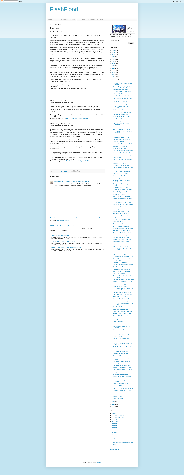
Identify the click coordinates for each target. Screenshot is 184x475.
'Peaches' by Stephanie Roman (121, 241)
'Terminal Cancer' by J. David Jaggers (123, 155)
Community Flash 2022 (118, 415)
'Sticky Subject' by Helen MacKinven (122, 324)
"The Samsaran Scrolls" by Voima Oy (122, 369)
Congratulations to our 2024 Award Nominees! (63, 241)
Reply (56, 188)
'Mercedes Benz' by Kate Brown (121, 334)
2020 (113, 63)
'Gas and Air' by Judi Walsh (120, 192)
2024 (113, 54)
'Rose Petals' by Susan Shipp (120, 89)
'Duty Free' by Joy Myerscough (121, 148)
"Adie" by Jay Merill (118, 321)
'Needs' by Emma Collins (119, 224)
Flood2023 (114, 427)
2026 (113, 50)
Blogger (99, 462)
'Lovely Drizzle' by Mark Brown (121, 372)
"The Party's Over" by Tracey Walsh (122, 112)
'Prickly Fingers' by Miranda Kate (121, 211)
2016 (113, 72)
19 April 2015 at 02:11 (83, 181)
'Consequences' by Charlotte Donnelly (123, 256)
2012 (113, 406)
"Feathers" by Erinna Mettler (120, 383)
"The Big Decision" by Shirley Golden (122, 202)
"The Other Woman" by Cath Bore (121, 171)
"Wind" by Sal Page (118, 221)
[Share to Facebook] (77, 171)
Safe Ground (115, 438)
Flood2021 (114, 423)
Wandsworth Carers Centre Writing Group (122, 442)
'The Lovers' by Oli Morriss (120, 101)
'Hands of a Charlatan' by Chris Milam (123, 228)
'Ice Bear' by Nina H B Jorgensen (121, 104)
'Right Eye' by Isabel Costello (120, 244)
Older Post (101, 217)
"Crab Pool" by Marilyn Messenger (122, 269)
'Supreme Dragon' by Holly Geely (121, 87)
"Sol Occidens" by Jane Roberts (121, 206)
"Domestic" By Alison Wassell (120, 353)
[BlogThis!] (74, 171)
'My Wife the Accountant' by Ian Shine (122, 311)
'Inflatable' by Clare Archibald (120, 178)
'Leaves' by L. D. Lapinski (119, 209)
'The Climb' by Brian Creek (120, 394)
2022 (113, 59)
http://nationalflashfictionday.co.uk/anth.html (78, 161)
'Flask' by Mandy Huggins (119, 109)
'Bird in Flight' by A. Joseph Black (121, 230)
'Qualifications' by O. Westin (120, 146)
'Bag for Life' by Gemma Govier (121, 213)
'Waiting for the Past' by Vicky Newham (123, 349)
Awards (114, 413)
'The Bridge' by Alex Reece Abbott (122, 365)
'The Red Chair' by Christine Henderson (123, 135)
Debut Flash (115, 419)
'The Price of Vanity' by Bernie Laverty (123, 264)
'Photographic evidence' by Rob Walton (123, 239)
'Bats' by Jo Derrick (118, 396)
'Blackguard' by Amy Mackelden (121, 175)
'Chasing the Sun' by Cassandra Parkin (123, 233)
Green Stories (115, 435)
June (114, 77)
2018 (113, 68)
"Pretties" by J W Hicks (119, 273)
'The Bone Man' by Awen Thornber (122, 114)
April (114, 79)
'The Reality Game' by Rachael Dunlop (123, 341)
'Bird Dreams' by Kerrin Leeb (120, 246)
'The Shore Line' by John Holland (121, 118)
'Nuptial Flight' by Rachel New (121, 165)
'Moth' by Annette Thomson (120, 267)
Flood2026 (114, 433)
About (56, 19)
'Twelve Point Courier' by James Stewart (123, 347)
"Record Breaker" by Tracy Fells (121, 235)
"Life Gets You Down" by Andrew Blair (123, 219)
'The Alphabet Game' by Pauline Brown (123, 150)
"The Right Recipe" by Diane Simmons (123, 96)
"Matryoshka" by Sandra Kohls (121, 127)
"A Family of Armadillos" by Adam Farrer (123, 189)
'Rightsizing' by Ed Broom (119, 330)
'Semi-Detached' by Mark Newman (122, 313)
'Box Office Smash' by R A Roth (121, 298)
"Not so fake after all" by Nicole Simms (123, 153)
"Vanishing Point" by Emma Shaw (121, 307)
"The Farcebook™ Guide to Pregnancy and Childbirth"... (123, 249)
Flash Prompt (115, 421)
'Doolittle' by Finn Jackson (120, 194)
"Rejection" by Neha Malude (120, 173)
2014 (113, 402)
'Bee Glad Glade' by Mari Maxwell (122, 129)
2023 (113, 57)
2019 (113, 66)
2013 (113, 404)
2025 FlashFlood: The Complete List (60, 235)
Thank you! (116, 81)
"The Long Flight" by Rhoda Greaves (122, 91)
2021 (113, 61)
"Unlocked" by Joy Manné (119, 254)
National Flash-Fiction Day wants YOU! (123, 144)
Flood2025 (114, 431)
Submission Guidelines (68, 19)
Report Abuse (114, 449)
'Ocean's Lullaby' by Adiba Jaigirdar (122, 355)
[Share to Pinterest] (79, 171)
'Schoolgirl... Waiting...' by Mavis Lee (122, 281)
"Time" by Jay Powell (118, 141)
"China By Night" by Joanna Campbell (123, 292)
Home (50, 19)
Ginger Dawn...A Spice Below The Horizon (65, 181)
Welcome (114, 444)
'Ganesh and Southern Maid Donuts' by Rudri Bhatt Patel (66, 247)
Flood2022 (114, 425)
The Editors (81, 19)
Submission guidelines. (118, 440)
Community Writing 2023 (118, 417)
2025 (113, 52)
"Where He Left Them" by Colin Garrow (123, 204)
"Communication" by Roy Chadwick (122, 367)
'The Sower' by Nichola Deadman (121, 139)
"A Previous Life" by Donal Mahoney (122, 386)
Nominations (115, 437)
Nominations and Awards (95, 19)
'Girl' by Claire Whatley (119, 93)
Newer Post (53, 217)
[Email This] (72, 171)
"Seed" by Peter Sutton (119, 157)
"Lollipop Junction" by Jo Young (121, 187)
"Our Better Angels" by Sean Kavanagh (123, 121)
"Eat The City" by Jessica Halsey (121, 338)
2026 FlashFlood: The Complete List (62, 226)
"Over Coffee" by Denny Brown (121, 252)
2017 (113, 70)
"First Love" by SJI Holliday (120, 286)
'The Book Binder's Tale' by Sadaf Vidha (123, 279)
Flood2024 (114, 429)
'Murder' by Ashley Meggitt (120, 284)
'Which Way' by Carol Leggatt (120, 309)
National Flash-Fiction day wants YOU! (123, 332)
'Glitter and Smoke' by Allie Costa (121, 316)
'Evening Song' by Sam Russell (121, 226)
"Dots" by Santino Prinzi (119, 398)
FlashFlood (64, 9)
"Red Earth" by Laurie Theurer (121, 137)
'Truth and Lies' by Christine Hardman (123, 388)
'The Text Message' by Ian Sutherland (122, 294)
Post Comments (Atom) (63, 220)
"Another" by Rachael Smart (120, 336)
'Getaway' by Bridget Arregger (120, 374)
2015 (113, 75)
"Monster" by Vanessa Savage (121, 301)
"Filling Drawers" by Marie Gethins (122, 237)
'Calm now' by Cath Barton (120, 262)
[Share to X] (75, 171)
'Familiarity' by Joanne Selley (120, 296)
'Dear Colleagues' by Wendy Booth (122, 116)
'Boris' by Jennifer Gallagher (120, 163)
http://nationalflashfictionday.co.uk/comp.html (79, 118)
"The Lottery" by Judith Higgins (121, 351)
